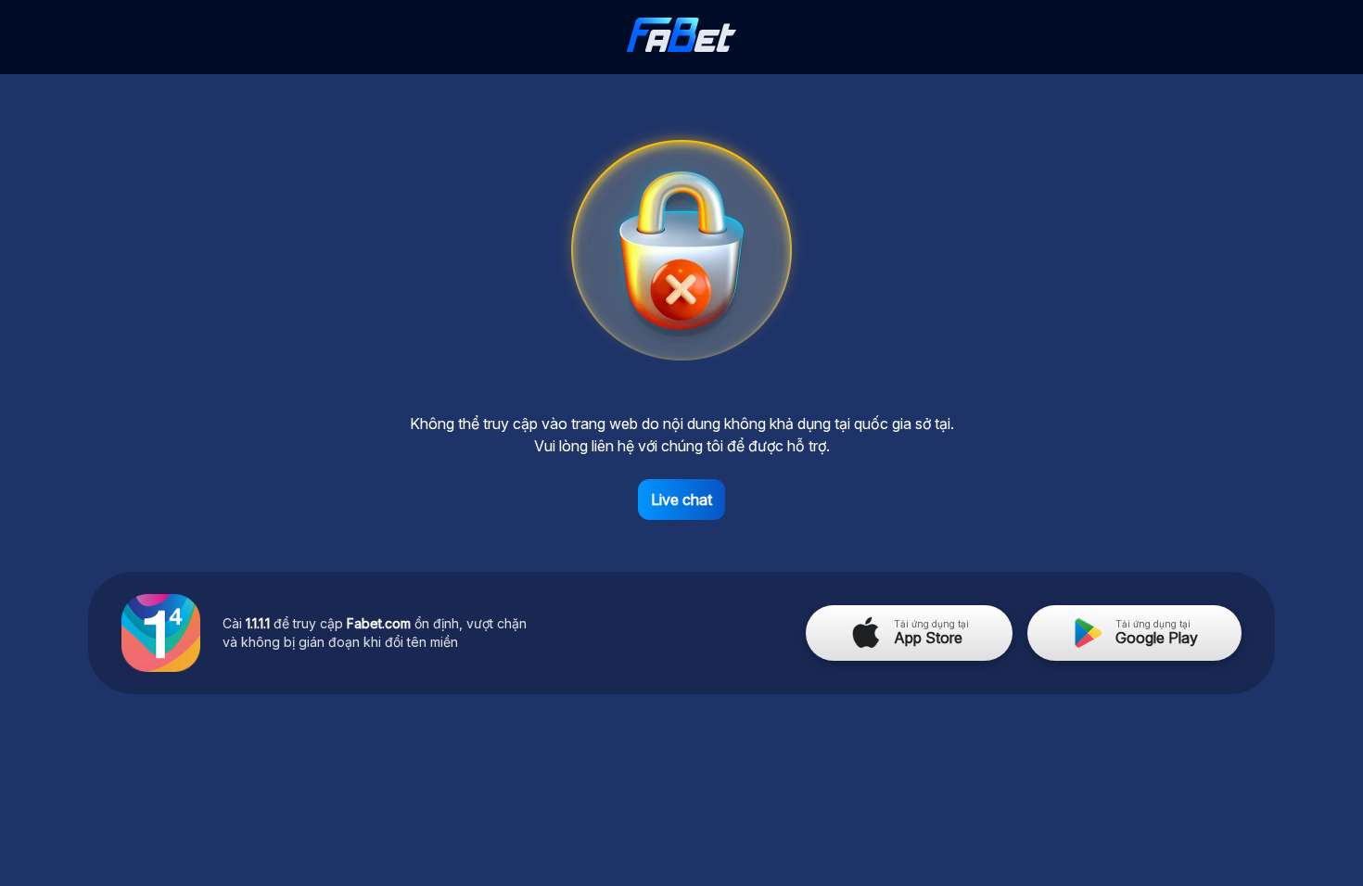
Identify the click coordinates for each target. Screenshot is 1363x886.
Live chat (681, 499)
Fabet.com (379, 623)
